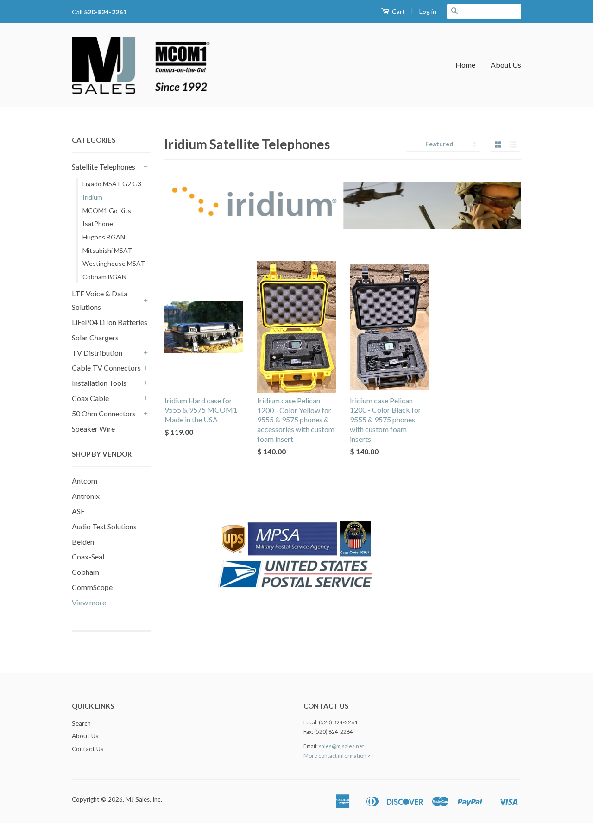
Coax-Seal (88, 556)
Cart (398, 11)
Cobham (85, 571)
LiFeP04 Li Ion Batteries (109, 322)
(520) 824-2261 (338, 722)
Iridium (92, 197)
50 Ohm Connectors (104, 413)
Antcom (84, 480)
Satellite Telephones (103, 166)
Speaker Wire (93, 428)
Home (465, 64)
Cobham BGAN (104, 277)
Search (81, 723)
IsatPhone (97, 223)
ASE (78, 511)
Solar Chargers (95, 337)
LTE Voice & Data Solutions (99, 300)
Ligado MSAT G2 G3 (111, 184)
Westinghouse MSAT (113, 263)
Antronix (86, 495)
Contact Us (87, 749)
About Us (506, 64)
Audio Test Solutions (104, 526)
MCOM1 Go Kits (106, 210)
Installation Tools (99, 382)
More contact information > (337, 756)
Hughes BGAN (103, 237)
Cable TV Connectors (106, 367)
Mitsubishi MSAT (107, 250)
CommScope (92, 587)
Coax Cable (90, 398)
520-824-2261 (105, 12)
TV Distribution (97, 352)
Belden (83, 541)
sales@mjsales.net (341, 746)
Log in (427, 11)
